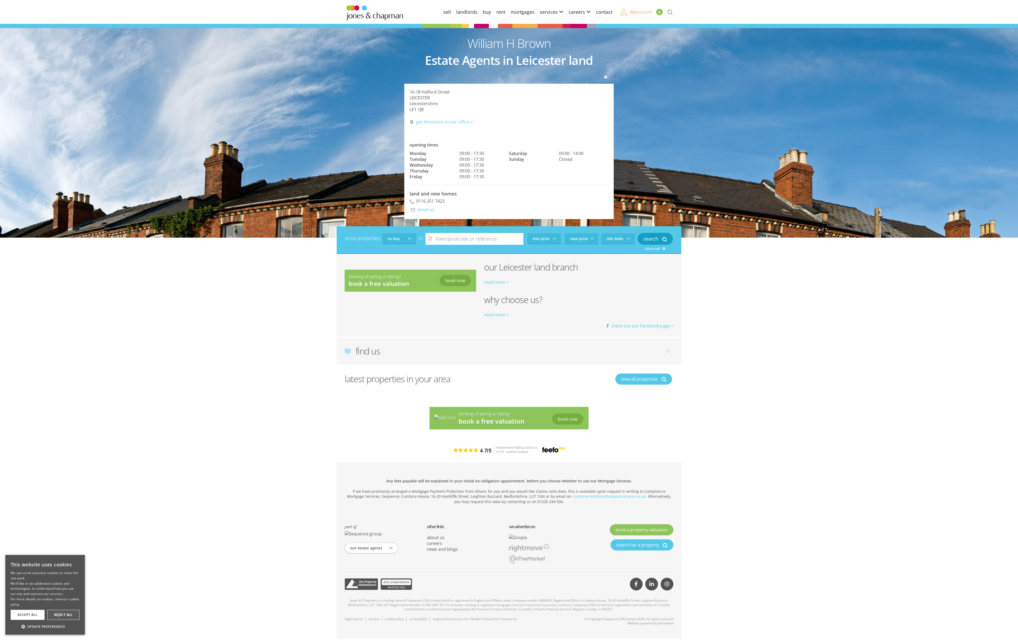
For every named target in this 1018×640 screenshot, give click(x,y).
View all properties (640, 379)
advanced (653, 248)
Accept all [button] (27, 614)
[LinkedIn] (651, 584)
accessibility (418, 619)
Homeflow (665, 623)
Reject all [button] (63, 614)
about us (436, 537)
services (549, 12)
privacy (374, 619)
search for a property (638, 545)
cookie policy (394, 619)
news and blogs (442, 549)
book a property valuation (642, 530)
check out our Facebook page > (641, 326)
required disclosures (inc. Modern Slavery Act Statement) (475, 619)
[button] (45, 626)
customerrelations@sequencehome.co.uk (609, 496)
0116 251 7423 (430, 201)
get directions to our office (443, 122)
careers (577, 12)
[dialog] (45, 595)
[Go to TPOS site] (361, 584)
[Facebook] (636, 584)
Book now (455, 280)
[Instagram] (667, 584)
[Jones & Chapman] (375, 12)
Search (651, 238)
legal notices (354, 619)
